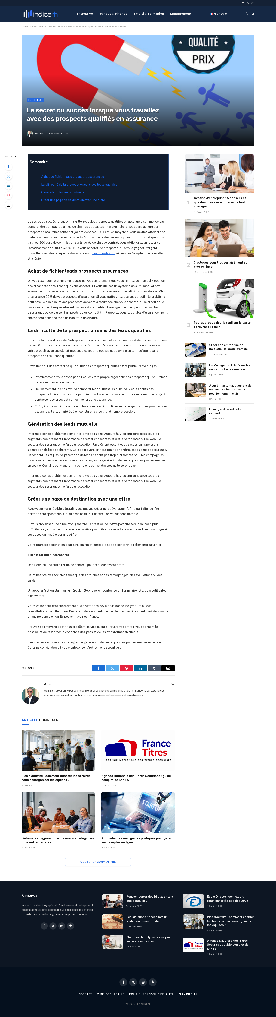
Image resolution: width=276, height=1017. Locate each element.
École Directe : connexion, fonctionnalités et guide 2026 (227, 898)
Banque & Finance (113, 14)
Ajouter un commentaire (98, 862)
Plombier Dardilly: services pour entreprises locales (149, 939)
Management (180, 14)
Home (25, 26)
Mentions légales (111, 994)
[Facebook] (8, 166)
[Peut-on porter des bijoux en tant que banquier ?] (112, 901)
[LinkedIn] (8, 186)
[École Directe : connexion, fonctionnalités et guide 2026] (193, 901)
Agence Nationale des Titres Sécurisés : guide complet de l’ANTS (136, 778)
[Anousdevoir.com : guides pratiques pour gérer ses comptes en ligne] (137, 812)
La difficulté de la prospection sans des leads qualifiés (79, 184)
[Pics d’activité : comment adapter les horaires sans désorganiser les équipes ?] (58, 750)
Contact (85, 994)
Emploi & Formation (149, 14)
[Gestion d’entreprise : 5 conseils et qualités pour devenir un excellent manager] (219, 173)
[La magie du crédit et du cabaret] (195, 414)
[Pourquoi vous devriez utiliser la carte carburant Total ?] (219, 298)
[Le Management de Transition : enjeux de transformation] (195, 370)
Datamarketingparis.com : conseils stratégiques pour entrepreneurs (58, 840)
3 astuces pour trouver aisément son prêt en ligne (221, 264)
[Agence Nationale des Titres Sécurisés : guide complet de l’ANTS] (137, 750)
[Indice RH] (41, 14)
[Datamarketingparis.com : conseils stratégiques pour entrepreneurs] (58, 812)
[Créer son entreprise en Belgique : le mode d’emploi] (195, 350)
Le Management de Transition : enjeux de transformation (231, 367)
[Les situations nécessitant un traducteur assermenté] (112, 921)
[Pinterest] (8, 195)
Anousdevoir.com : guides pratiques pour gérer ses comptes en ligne (136, 840)
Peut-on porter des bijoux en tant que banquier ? (149, 898)
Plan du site (187, 994)
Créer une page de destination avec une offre (73, 200)
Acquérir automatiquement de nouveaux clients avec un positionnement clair (230, 389)
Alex (42, 133)
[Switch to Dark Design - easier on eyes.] (247, 13)
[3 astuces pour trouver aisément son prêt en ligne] (219, 238)
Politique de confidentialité (151, 994)
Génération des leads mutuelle (62, 192)
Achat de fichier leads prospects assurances (72, 176)
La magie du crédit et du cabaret (226, 411)
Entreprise (85, 14)
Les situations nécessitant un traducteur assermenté (146, 919)
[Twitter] (8, 176)
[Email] (8, 205)
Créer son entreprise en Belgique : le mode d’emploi (229, 347)
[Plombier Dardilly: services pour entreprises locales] (112, 942)
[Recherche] (252, 13)
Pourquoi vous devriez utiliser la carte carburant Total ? (222, 325)
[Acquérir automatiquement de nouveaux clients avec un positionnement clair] (195, 390)
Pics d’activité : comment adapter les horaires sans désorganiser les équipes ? (56, 778)
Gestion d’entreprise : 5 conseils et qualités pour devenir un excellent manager (220, 202)
